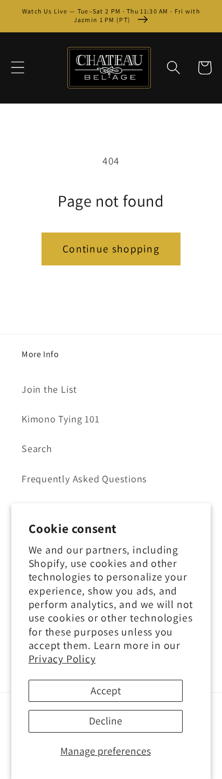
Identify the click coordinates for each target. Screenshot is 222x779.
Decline (105, 721)
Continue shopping (111, 249)
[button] (17, 67)
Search (37, 448)
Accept (106, 691)
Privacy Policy (62, 659)
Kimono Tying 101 (60, 418)
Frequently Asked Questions (84, 478)
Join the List (49, 388)
